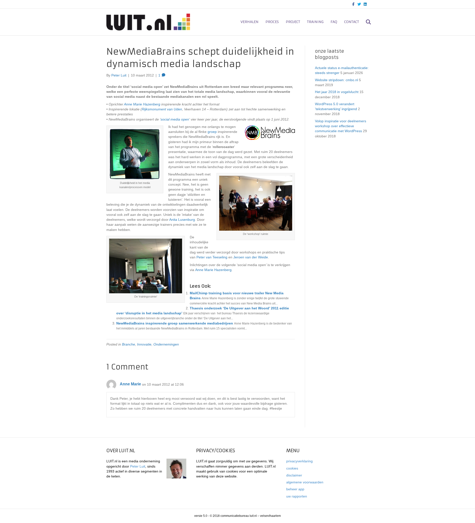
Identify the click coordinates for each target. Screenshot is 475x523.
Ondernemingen (166, 344)
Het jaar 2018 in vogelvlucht (336, 92)
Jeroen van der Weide (250, 257)
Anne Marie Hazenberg (142, 104)
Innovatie (144, 344)
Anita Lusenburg (181, 220)
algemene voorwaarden (304, 482)
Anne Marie (130, 384)
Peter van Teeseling (211, 257)
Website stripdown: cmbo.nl (336, 80)
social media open (175, 119)
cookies (292, 468)
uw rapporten (296, 496)
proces (272, 22)
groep (212, 132)
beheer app (295, 489)
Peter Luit (137, 466)
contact (351, 22)
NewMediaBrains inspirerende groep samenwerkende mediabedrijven (174, 323)
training (315, 22)
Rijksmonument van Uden (162, 109)
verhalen (249, 22)
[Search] (365, 22)
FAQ (334, 22)
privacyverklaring (299, 461)
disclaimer (294, 475)
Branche (128, 344)
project (293, 22)
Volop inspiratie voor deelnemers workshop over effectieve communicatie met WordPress (340, 126)
